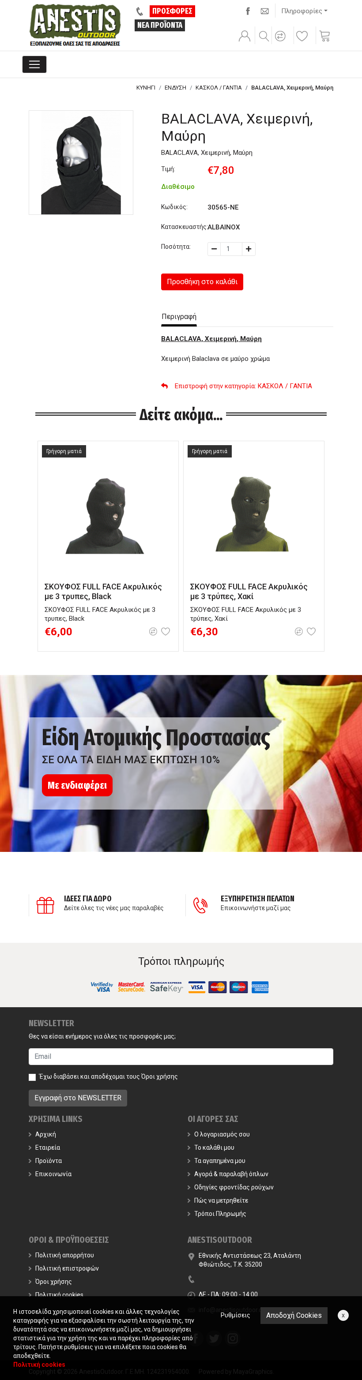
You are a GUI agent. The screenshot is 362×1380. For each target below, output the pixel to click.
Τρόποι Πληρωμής (220, 1213)
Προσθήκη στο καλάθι (202, 282)
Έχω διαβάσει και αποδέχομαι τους (108, 1076)
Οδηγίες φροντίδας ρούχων (234, 1187)
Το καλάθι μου (214, 1147)
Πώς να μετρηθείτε (221, 1200)
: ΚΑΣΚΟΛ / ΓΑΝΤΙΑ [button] (243, 386)
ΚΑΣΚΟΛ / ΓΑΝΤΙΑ (219, 87)
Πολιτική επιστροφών (67, 1268)
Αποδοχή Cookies (294, 1315)
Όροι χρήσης (159, 1076)
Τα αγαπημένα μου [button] (219, 1160)
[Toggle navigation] (34, 64)
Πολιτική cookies (59, 1294)
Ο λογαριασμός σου (222, 1134)
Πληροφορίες (301, 11)
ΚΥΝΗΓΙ (145, 87)
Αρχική (45, 1134)
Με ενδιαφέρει (77, 785)
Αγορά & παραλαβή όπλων (231, 1174)
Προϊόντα (48, 1160)
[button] (281, 42)
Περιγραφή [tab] (179, 316)
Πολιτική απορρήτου (64, 1255)
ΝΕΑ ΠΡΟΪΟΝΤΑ (159, 25)
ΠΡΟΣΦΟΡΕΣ (172, 11)
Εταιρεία (47, 1147)
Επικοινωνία (53, 1174)
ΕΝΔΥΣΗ (175, 87)
